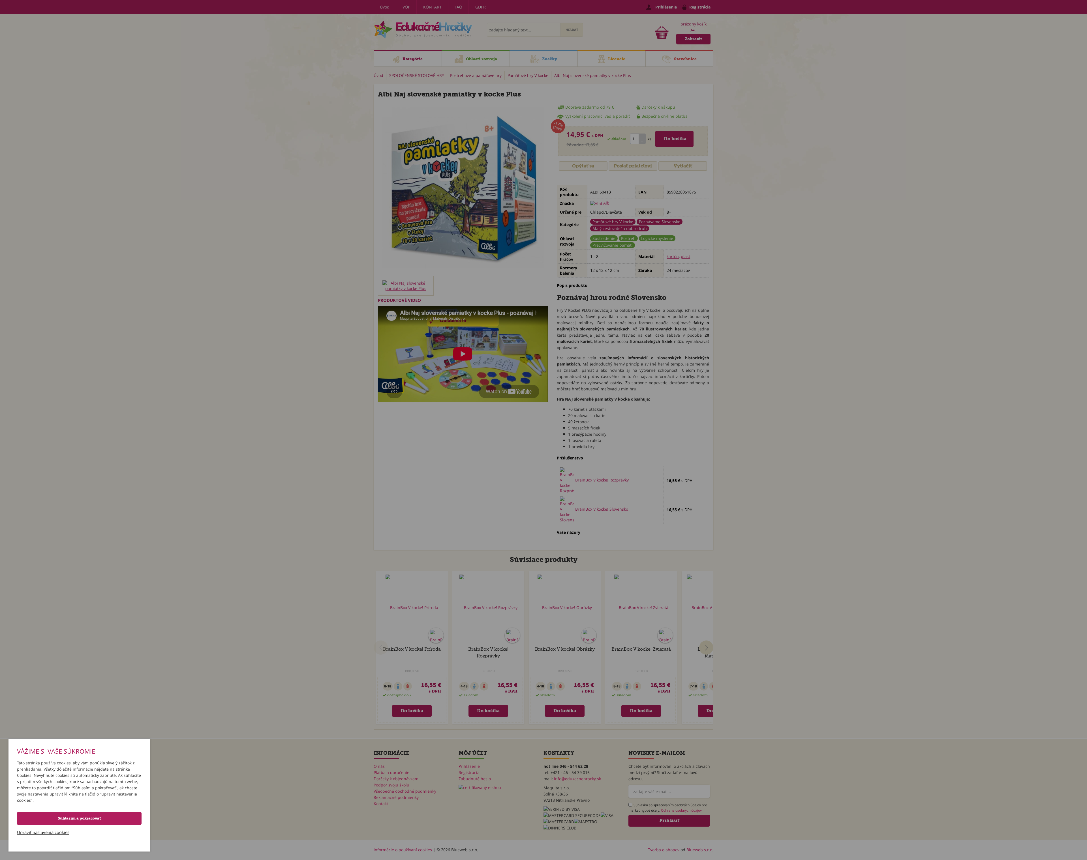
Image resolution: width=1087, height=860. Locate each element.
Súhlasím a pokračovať (79, 818)
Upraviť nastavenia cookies (43, 832)
